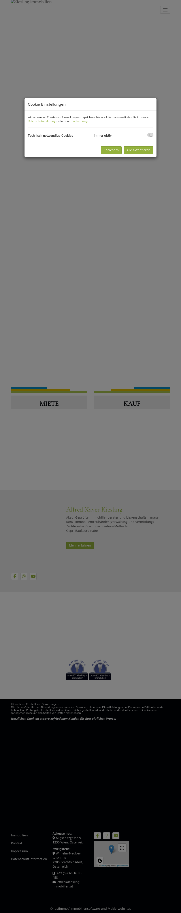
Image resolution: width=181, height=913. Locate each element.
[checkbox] (150, 135)
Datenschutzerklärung (41, 121)
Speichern (111, 150)
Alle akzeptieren (138, 150)
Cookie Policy (80, 121)
